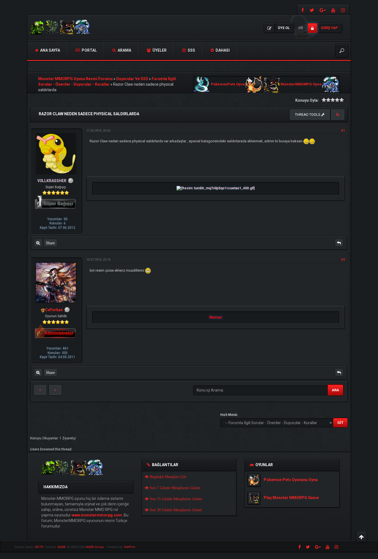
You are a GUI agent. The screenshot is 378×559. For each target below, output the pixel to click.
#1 (343, 130)
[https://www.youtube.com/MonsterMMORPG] (333, 10)
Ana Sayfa (49, 50)
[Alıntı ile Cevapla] (339, 243)
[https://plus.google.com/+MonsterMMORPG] (322, 10)
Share (50, 243)
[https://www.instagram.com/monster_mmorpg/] (343, 10)
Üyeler (159, 50)
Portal (89, 50)
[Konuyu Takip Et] (337, 114)
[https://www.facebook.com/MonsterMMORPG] (302, 10)
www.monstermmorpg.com (97, 515)
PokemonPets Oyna (228, 84)
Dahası (222, 50)
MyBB (62, 547)
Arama (124, 50)
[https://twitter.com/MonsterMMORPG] (312, 10)
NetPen (129, 547)
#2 (343, 259)
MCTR (39, 547)
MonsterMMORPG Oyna (301, 84)
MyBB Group (95, 547)
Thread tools (308, 114)
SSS (191, 50)
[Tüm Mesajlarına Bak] (38, 243)
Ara (335, 390)
